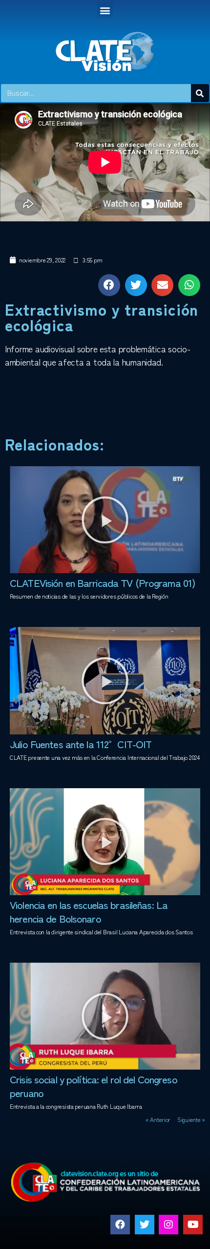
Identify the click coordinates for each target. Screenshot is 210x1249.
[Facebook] (120, 1224)
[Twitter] (144, 1224)
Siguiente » (191, 1119)
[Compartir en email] (162, 285)
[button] (105, 10)
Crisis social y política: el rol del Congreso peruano (93, 1086)
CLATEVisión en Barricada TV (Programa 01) (102, 582)
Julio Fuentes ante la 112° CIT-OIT (80, 743)
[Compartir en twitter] (136, 285)
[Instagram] (168, 1224)
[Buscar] (200, 93)
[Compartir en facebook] (109, 285)
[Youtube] (193, 1224)
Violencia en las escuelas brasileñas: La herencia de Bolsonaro (89, 911)
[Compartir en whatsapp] (189, 285)
